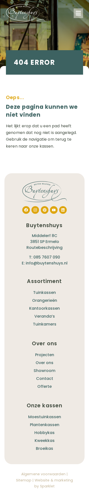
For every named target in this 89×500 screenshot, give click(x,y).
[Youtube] (54, 210)
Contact (44, 378)
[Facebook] (26, 210)
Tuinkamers (44, 324)
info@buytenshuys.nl (46, 263)
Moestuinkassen (44, 417)
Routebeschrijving (44, 247)
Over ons (44, 363)
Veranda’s (44, 316)
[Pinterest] (44, 210)
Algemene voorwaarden (43, 474)
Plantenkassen (44, 425)
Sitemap (23, 480)
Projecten (44, 355)
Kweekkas (45, 440)
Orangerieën (44, 300)
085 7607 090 (46, 257)
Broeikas (44, 448)
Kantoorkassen (44, 308)
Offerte (44, 386)
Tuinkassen (44, 292)
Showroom (44, 370)
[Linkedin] (63, 210)
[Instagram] (35, 210)
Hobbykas (44, 432)
